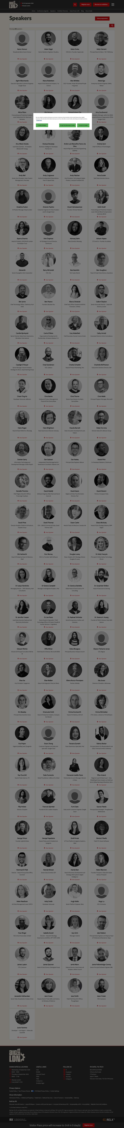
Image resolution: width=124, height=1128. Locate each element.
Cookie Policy (39, 120)
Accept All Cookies (83, 125)
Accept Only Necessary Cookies (67, 125)
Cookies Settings (42, 125)
